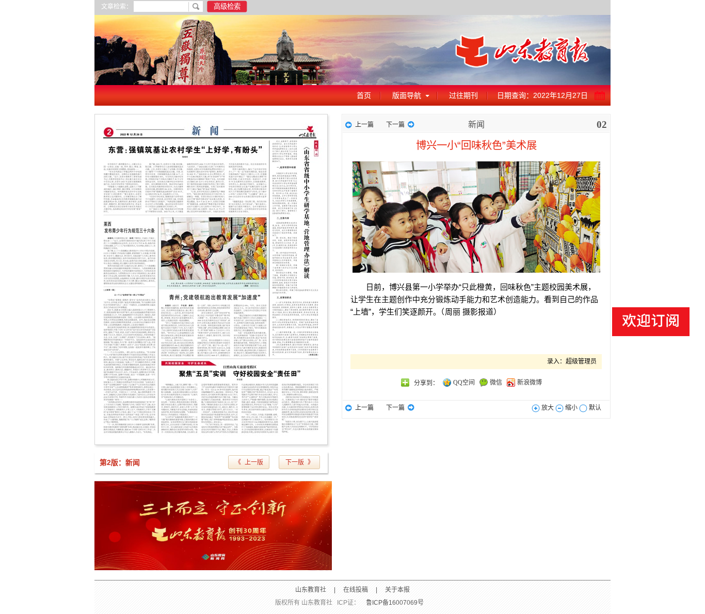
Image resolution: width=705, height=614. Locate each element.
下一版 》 (299, 462)
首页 (364, 95)
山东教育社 (310, 589)
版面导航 (406, 95)
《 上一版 (249, 462)
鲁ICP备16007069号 (395, 602)
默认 (594, 407)
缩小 (571, 407)
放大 (547, 407)
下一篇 (395, 124)
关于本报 (397, 589)
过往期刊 (463, 95)
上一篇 (364, 124)
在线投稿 (355, 589)
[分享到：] (405, 382)
